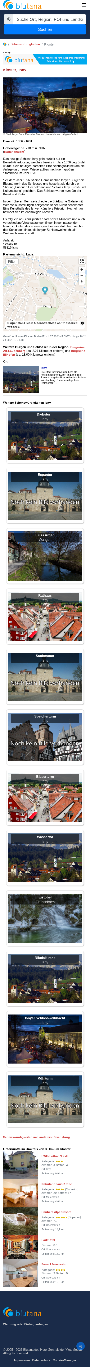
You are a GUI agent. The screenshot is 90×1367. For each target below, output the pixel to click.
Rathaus (45, 595)
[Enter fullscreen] (82, 261)
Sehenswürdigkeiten (25, 44)
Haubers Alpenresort (56, 1212)
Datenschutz (41, 1360)
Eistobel (45, 897)
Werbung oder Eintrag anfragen (25, 1324)
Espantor (45, 474)
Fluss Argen (45, 535)
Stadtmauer (45, 656)
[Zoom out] (82, 276)
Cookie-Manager (64, 1360)
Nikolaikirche (45, 958)
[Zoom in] (82, 270)
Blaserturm (45, 776)
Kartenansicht (14, 151)
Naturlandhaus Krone (56, 1184)
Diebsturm (45, 414)
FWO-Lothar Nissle (54, 1156)
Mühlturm (45, 1078)
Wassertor (45, 837)
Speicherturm (45, 716)
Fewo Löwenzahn (54, 1264)
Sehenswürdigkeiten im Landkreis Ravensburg (36, 1137)
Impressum (22, 1360)
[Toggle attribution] (82, 323)
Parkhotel (48, 1240)
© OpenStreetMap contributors (53, 323)
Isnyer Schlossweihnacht (45, 1018)
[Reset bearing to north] (82, 282)
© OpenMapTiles (19, 323)
